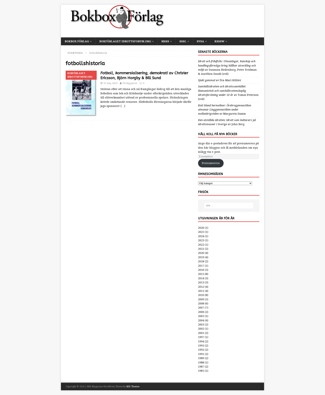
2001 (201, 332)
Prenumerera (211, 163)
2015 (201, 273)
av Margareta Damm (224, 109)
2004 (201, 320)
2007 (201, 307)
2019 (201, 257)
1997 (201, 337)
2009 (201, 299)
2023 (201, 240)
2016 (201, 269)
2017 (201, 265)
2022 (201, 244)
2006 (201, 311)
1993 (201, 345)
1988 (201, 362)
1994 (201, 341)
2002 (201, 328)
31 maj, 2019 (110, 83)
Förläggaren (129, 83)
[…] (123, 105)
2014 (201, 278)
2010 (201, 295)
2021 (201, 248)
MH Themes (132, 386)
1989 (201, 358)
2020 (201, 252)
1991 (201, 354)
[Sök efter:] (228, 205)
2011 (201, 290)
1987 (201, 366)
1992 (201, 349)
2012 (201, 286)
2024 (201, 236)
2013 (201, 282)
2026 (201, 227)
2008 (201, 303)
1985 (201, 370)
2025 (201, 231)
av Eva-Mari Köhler (219, 80)
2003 (201, 324)
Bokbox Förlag (77, 41)
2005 (201, 316)
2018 (201, 261)
